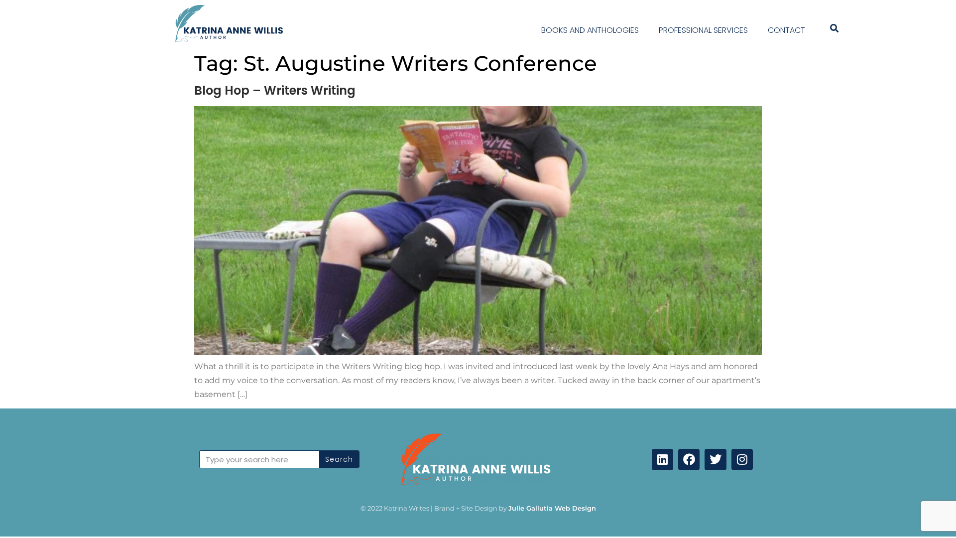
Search (339, 459)
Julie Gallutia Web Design (552, 508)
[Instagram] (742, 459)
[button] (834, 28)
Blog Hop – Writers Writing (275, 90)
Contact (786, 30)
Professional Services (703, 30)
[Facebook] (689, 459)
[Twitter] (715, 459)
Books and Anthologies (590, 30)
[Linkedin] (662, 459)
